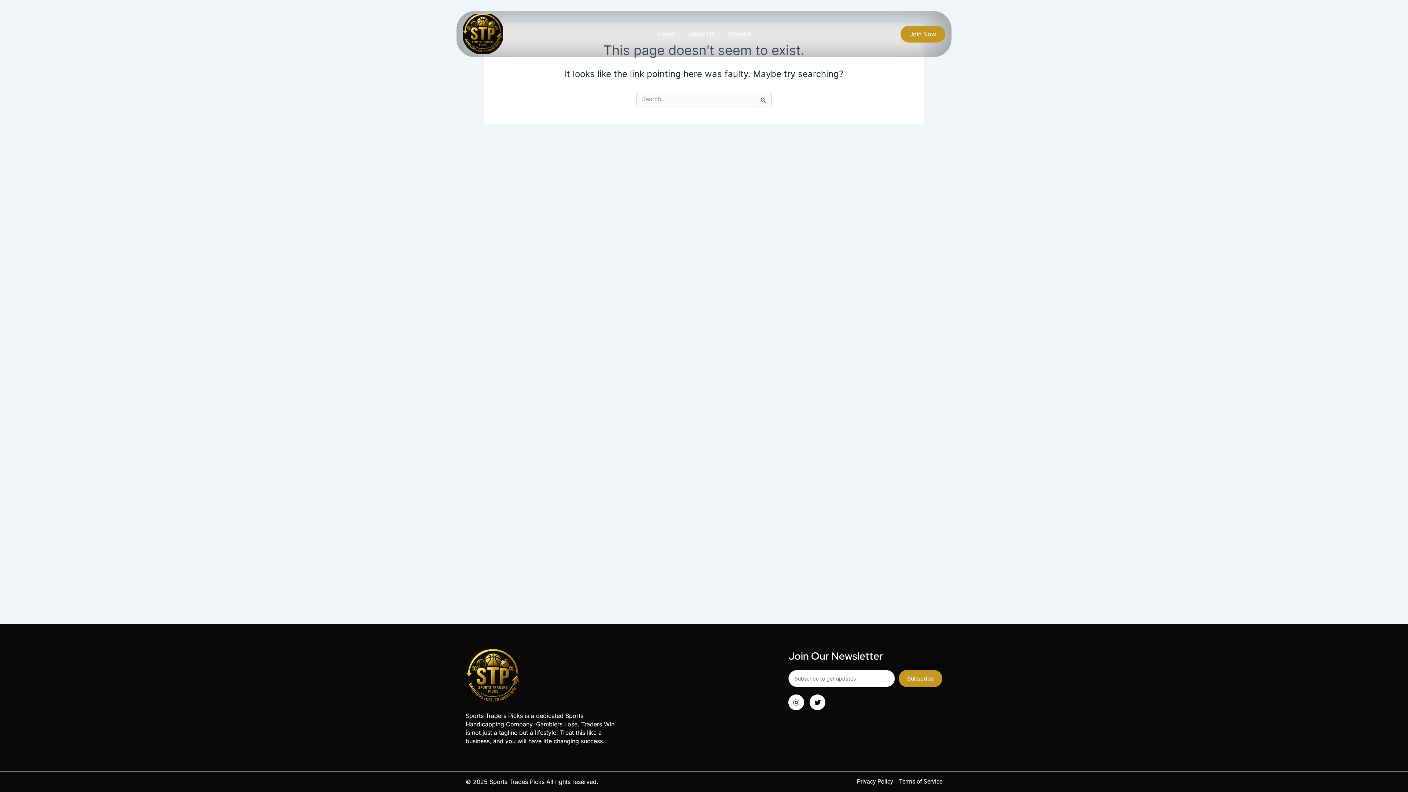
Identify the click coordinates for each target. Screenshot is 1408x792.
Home (665, 34)
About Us (701, 34)
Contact (740, 34)
